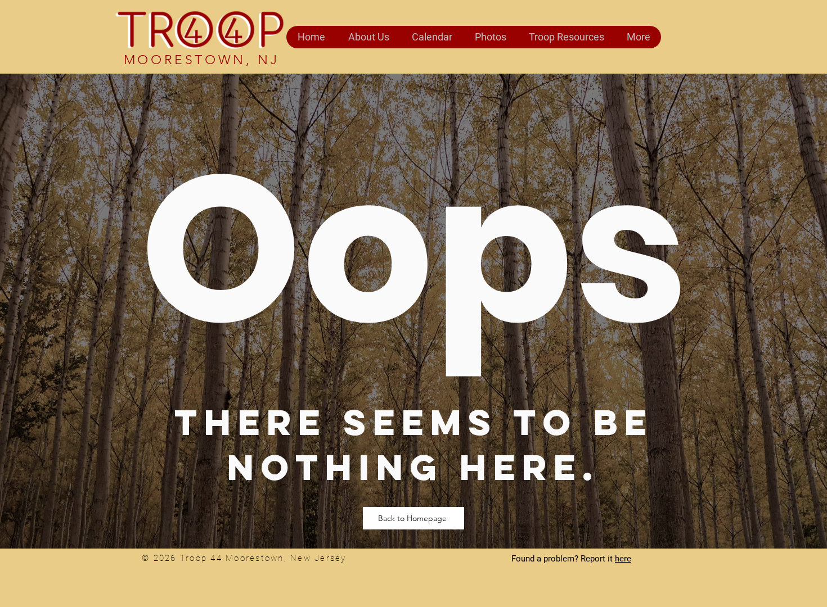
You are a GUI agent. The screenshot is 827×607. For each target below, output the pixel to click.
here (623, 559)
